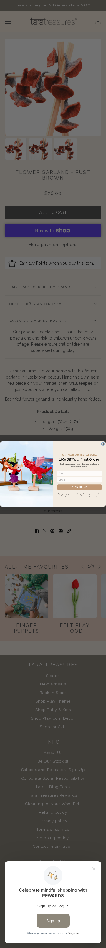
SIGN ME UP (79, 487)
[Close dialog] (103, 444)
